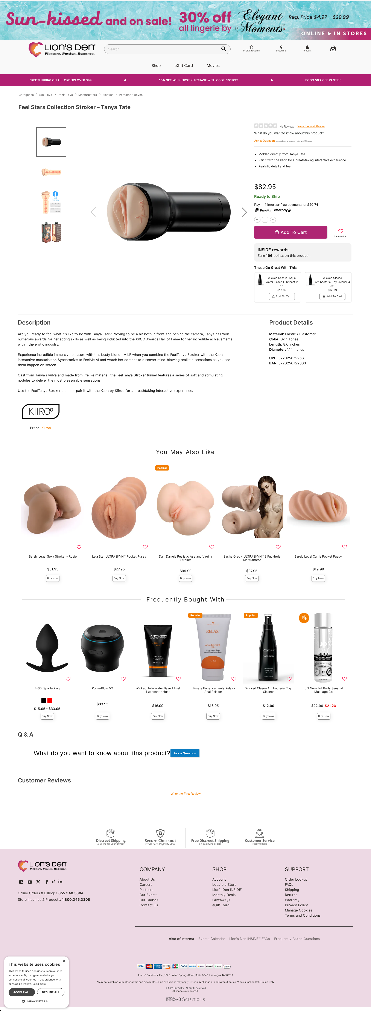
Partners (146, 889)
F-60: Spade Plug (47, 688)
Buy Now (52, 578)
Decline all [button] (50, 992)
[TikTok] (53, 882)
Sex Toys (45, 94)
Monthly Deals (224, 895)
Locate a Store (224, 884)
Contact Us (149, 905)
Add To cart (294, 232)
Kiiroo (46, 428)
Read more (39, 983)
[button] (244, 212)
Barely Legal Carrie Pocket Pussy (318, 556)
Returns (291, 895)
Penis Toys (65, 94)
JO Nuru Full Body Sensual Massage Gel (324, 689)
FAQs (289, 884)
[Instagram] (21, 882)
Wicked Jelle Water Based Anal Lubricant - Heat (158, 689)
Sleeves (107, 94)
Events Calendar (211, 939)
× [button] (63, 961)
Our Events (148, 895)
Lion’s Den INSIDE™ (227, 889)
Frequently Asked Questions (297, 939)
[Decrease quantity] (257, 220)
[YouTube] (29, 882)
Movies (213, 65)
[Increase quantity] (273, 220)
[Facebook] (46, 882)
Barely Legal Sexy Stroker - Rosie (53, 556)
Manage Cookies (298, 910)
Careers (146, 884)
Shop (156, 65)
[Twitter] (38, 882)
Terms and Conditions (303, 915)
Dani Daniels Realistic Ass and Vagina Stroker (185, 558)
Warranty (292, 900)
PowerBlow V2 (102, 688)
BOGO (323, 80)
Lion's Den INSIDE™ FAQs (249, 939)
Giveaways (221, 900)
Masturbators (87, 94)
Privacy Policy (296, 905)
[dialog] (36, 982)
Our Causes (149, 900)
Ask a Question (264, 140)
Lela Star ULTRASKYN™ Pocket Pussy (119, 556)
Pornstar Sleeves (131, 94)
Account (219, 879)
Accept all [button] (21, 992)
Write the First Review (311, 126)
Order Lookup (296, 879)
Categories (26, 94)
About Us (147, 879)
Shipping (292, 889)
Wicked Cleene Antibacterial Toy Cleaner (268, 689)
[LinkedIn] (60, 882)
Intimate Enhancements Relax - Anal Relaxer (213, 689)
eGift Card (184, 65)
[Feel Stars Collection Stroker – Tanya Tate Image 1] (168, 211)
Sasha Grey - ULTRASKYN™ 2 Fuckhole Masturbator (252, 558)
